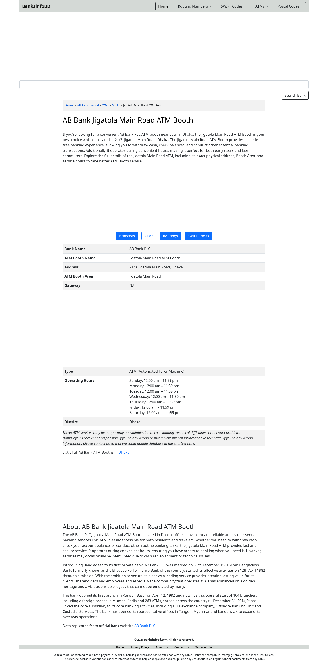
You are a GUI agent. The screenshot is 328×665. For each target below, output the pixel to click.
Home (70, 105)
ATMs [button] (149, 235)
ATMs (260, 6)
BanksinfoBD (36, 6)
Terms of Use (203, 647)
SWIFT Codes (232, 6)
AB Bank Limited (88, 105)
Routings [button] (170, 235)
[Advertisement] (164, 45)
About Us (162, 647)
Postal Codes (289, 6)
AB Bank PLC (144, 625)
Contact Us (181, 647)
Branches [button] (127, 235)
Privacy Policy (140, 647)
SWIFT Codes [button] (198, 235)
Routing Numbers (193, 6)
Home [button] (163, 6)
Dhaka (116, 105)
